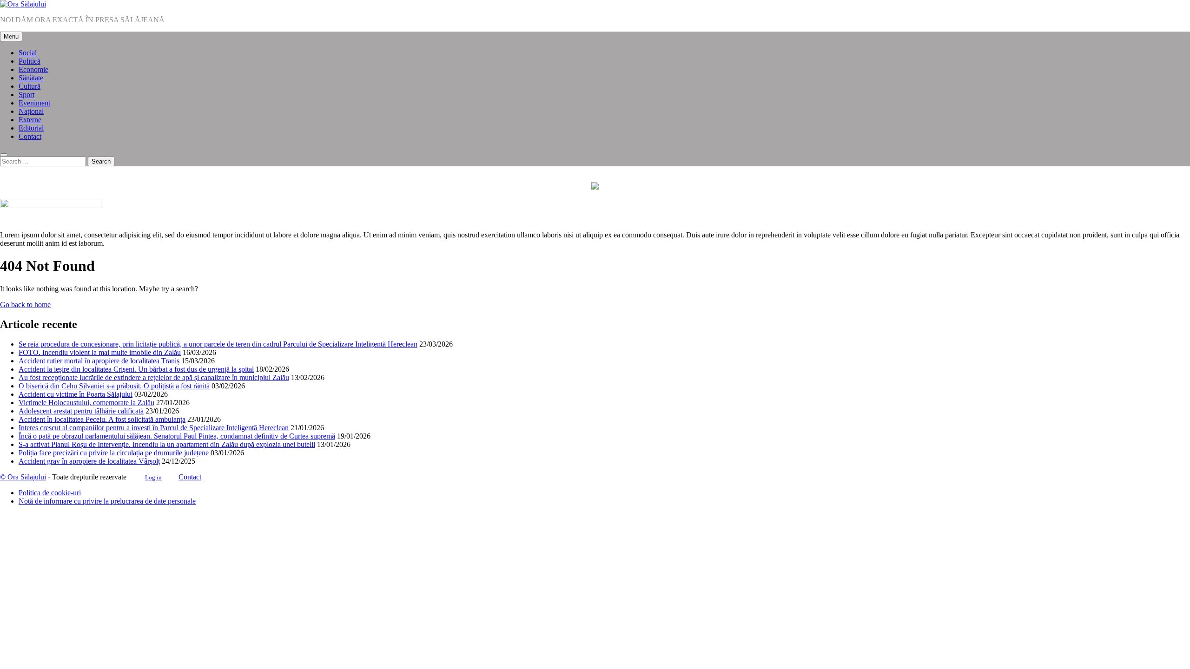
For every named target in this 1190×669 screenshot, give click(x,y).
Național (31, 111)
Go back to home (25, 304)
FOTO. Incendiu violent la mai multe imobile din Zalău (100, 352)
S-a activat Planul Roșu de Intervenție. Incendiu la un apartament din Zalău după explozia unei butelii (167, 444)
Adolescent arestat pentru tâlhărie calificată (81, 411)
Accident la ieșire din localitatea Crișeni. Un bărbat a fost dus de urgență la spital (136, 369)
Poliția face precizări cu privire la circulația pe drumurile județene (114, 453)
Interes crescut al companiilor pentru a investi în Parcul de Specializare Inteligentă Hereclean (154, 428)
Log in (153, 477)
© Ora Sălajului (23, 477)
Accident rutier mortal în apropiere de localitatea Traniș (99, 361)
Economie (33, 69)
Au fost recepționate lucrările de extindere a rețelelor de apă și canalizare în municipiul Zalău (154, 377)
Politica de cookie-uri (50, 493)
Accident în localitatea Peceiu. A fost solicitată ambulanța (102, 419)
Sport (26, 94)
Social (28, 53)
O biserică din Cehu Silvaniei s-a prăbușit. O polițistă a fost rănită (114, 386)
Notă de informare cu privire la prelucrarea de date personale (107, 501)
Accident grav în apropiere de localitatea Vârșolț (89, 461)
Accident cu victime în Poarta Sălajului (75, 394)
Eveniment (34, 103)
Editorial (31, 128)
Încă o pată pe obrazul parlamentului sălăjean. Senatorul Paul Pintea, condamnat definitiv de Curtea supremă (177, 436)
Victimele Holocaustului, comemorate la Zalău (86, 403)
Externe (30, 120)
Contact (30, 136)
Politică (29, 61)
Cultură (29, 86)
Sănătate (31, 78)
